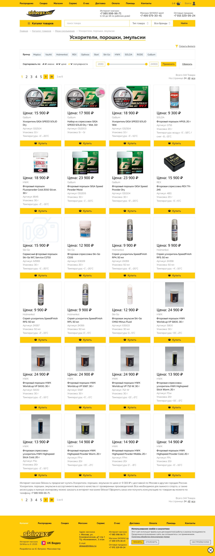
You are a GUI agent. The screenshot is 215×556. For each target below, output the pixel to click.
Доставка (100, 3)
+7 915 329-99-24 (184, 15)
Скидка (43, 3)
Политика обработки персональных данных (150, 537)
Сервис (73, 3)
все (193, 78)
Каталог (24, 523)
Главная (24, 31)
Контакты (146, 3)
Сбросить (187, 64)
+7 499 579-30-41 (151, 15)
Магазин (58, 3)
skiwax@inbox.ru (87, 545)
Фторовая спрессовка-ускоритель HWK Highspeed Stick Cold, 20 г (38, 454)
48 (189, 78)
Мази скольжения (65, 31)
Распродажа (26, 3)
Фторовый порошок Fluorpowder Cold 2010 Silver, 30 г (39, 189)
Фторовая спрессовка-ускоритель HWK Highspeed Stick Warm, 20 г (172, 386)
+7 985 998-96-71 (110, 13)
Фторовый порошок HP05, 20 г (174, 121)
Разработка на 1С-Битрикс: (40, 549)
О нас (86, 3)
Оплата (116, 3)
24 (185, 78)
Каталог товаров (41, 31)
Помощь (130, 3)
